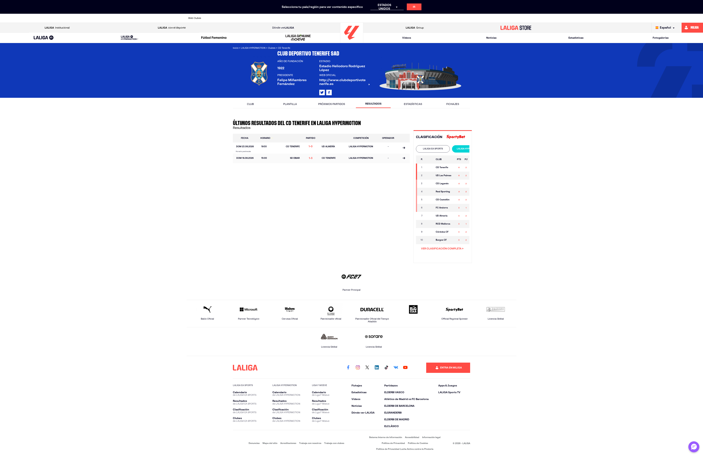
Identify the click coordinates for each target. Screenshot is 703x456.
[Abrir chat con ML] (693, 446)
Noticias (491, 37)
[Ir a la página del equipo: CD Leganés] (429, 183)
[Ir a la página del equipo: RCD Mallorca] (429, 224)
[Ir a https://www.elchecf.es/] (292, 18)
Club (250, 104)
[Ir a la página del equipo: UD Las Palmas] (429, 175)
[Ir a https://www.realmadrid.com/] (449, 18)
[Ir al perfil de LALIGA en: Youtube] (405, 367)
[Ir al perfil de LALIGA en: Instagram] (357, 367)
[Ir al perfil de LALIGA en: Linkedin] (376, 367)
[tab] (433, 149)
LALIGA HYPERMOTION (469, 148)
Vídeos (406, 37)
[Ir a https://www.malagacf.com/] (355, 18)
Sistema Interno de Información (385, 437)
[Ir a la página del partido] (404, 148)
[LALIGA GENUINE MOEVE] (298, 38)
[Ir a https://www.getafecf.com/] (324, 18)
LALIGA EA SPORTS (433, 148)
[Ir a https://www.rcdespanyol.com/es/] (418, 18)
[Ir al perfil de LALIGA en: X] (322, 92)
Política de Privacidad (393, 443)
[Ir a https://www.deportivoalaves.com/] (277, 18)
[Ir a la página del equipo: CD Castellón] (429, 200)
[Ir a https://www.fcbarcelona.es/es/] (308, 18)
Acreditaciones (288, 443)
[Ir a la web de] (455, 137)
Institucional (57, 27)
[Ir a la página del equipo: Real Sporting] (429, 191)
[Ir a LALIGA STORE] (515, 28)
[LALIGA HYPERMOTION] (129, 37)
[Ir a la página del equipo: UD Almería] (429, 216)
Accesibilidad (412, 437)
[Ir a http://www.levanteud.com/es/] (339, 18)
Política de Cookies (418, 443)
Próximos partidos (331, 104)
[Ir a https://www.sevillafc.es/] (480, 18)
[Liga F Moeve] (213, 38)
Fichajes (452, 104)
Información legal (431, 437)
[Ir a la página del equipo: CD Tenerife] (429, 167)
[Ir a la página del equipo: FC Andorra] (429, 208)
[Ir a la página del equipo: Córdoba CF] (429, 232)
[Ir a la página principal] (351, 41)
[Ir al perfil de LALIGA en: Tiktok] (386, 367)
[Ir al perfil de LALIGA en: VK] (396, 367)
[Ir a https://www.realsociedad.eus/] (465, 18)
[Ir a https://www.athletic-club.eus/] (214, 18)
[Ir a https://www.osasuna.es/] (245, 18)
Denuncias (254, 443)
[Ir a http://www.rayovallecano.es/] (386, 18)
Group (415, 27)
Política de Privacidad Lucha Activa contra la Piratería (404, 449)
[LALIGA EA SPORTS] (43, 38)
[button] (43, 38)
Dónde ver (283, 27)
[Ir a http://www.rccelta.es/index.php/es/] (261, 18)
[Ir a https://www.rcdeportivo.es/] (402, 18)
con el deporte (172, 27)
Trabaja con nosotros (310, 443)
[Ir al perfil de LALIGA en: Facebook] (348, 367)
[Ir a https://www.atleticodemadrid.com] (229, 18)
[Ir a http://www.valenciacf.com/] (496, 18)
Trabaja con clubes (334, 443)
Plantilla (290, 104)
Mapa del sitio (270, 443)
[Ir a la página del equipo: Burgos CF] (429, 240)
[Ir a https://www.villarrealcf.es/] (512, 18)
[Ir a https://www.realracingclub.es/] (371, 18)
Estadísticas (575, 37)
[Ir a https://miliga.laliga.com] (692, 28)
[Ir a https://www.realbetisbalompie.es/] (433, 18)
